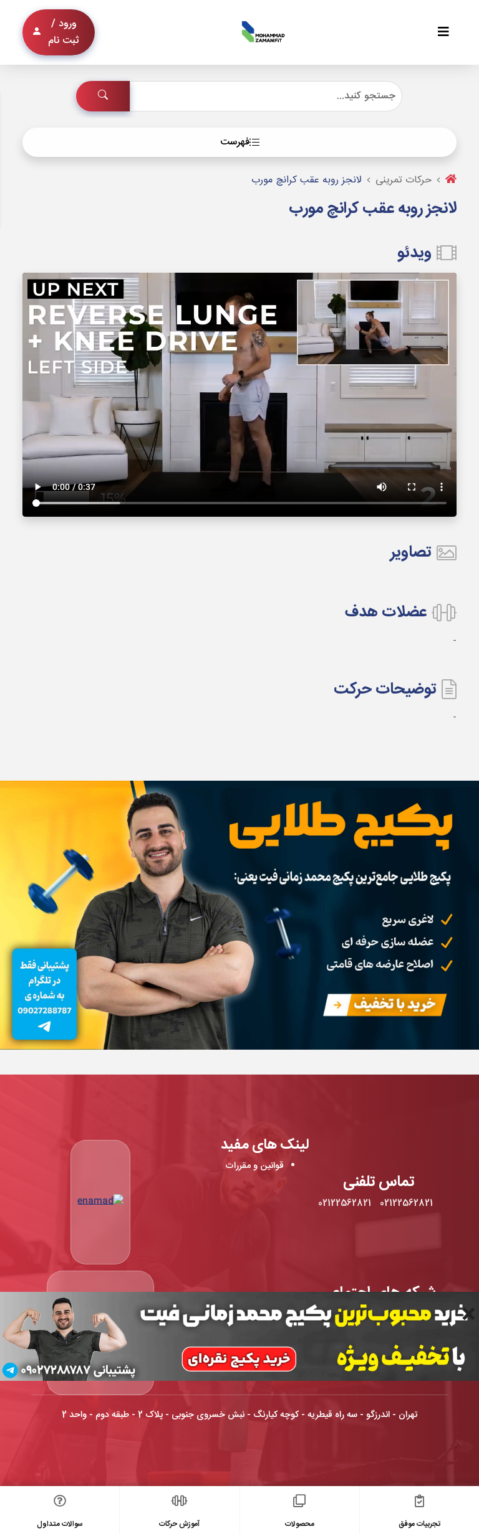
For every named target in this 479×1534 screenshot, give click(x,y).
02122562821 (406, 1203)
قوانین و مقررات (254, 1166)
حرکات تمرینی (403, 180)
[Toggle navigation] (443, 32)
